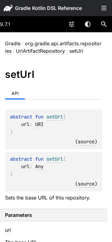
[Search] (104, 24)
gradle (22, 8)
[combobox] (71, 24)
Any (39, 166)
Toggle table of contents (104, 8)
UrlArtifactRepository (40, 51)
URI (39, 124)
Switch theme (88, 24)
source (86, 141)
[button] (104, 24)
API (15, 93)
